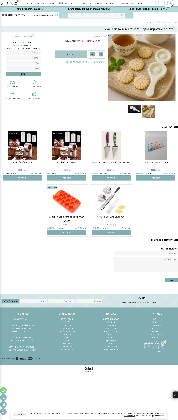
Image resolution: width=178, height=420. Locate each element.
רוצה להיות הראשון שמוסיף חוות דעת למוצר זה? (85, 61)
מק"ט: (103, 36)
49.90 (97, 41)
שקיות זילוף (111, 321)
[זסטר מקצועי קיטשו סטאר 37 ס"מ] (111, 214)
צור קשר (30, 3)
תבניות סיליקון (67, 349)
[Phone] (3, 398)
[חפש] (2, 3)
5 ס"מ (110, 35)
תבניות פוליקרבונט (111, 318)
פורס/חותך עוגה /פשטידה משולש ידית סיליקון (111, 162)
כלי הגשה (67, 334)
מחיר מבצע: (83, 41)
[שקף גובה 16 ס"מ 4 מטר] (66, 159)
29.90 (72, 41)
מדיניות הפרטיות (129, 415)
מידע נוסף (155, 328)
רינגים (66, 337)
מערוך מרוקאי (111, 328)
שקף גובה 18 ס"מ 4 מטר (22, 162)
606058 (97, 36)
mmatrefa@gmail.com (19, 325)
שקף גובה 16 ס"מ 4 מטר (67, 162)
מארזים (74, 3)
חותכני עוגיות (111, 325)
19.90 (124, 173)
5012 (20, 170)
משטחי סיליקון (67, 318)
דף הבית (141, 3)
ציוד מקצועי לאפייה (126, 3)
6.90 (140, 173)
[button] (155, 178)
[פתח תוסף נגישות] (175, 394)
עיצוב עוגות (67, 343)
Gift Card (62, 3)
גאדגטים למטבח (111, 331)
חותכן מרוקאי (111, 340)
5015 (109, 170)
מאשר (19, 414)
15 (5, 173)
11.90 (52, 228)
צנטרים (111, 337)
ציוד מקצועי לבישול (67, 331)
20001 (153, 170)
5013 (64, 170)
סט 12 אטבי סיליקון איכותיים (156, 162)
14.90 (168, 173)
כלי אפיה (98, 3)
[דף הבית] (156, 345)
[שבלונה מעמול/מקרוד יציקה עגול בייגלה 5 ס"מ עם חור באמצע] (149, 117)
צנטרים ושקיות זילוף (66, 328)
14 (50, 173)
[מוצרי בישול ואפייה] (163, 4)
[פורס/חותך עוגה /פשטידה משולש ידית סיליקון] (111, 159)
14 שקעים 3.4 (52, 187)
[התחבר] (11, 3)
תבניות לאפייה (111, 346)
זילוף (67, 340)
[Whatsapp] (3, 391)
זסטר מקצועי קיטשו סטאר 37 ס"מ (111, 216)
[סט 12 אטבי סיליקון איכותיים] (156, 159)
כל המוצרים (86, 3)
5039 (64, 224)
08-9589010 (19, 319)
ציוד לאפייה (67, 346)
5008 (109, 224)
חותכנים (111, 343)
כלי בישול (110, 3)
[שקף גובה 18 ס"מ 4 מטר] (22, 159)
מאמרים (40, 3)
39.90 (96, 228)
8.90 (95, 173)
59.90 (124, 228)
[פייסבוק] (7, 3)
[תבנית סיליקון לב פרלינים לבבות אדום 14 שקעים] (66, 214)
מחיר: (102, 41)
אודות (51, 3)
